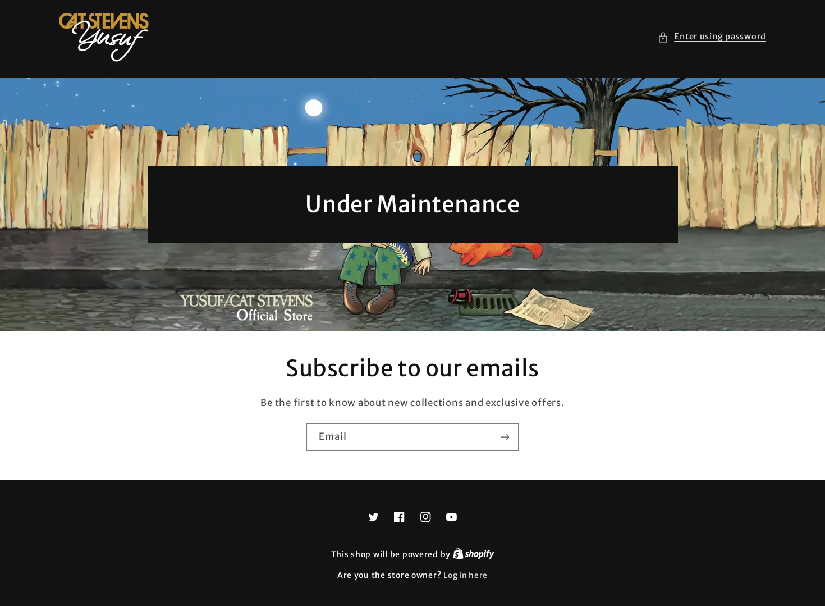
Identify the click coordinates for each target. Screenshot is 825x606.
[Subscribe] (505, 437)
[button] (712, 37)
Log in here (465, 575)
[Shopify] (473, 554)
